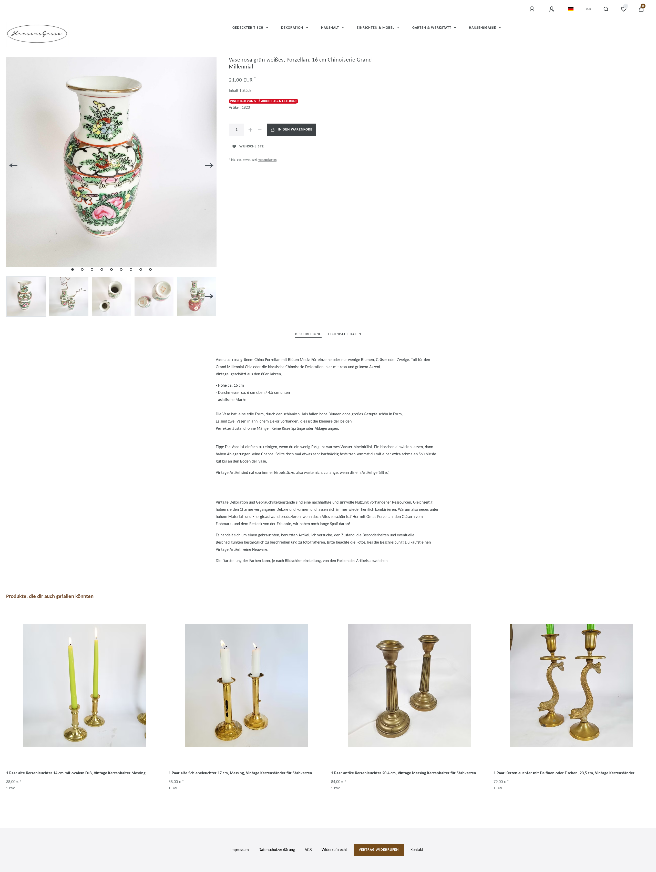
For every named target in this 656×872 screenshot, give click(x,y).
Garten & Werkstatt (432, 28)
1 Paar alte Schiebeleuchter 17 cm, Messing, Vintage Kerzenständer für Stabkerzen (240, 773)
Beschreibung (308, 334)
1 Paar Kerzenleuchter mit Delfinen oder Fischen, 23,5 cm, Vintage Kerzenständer (564, 773)
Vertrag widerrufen (379, 850)
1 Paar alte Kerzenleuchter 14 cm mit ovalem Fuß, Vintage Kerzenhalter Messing (76, 773)
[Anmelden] (532, 9)
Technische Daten (344, 334)
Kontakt (417, 850)
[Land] (571, 9)
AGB (308, 850)
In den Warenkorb (295, 130)
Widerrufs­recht (334, 850)
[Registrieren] (552, 9)
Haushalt (330, 28)
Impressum (239, 850)
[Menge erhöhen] (250, 130)
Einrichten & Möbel (376, 28)
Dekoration (292, 28)
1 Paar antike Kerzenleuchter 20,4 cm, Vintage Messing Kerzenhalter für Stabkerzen (403, 773)
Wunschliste (251, 146)
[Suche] (606, 9)
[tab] (308, 334)
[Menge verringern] (259, 130)
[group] (84, 685)
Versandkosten (267, 160)
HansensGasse (483, 28)
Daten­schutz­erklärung (277, 850)
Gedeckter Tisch (248, 28)
